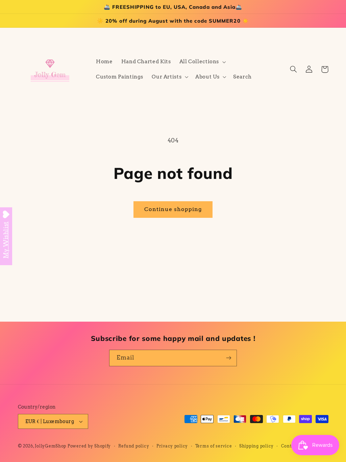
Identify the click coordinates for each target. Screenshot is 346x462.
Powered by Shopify (89, 446)
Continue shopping (173, 209)
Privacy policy (172, 446)
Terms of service (213, 446)
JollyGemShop (50, 446)
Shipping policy (256, 446)
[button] (201, 61)
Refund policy (133, 446)
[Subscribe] (229, 358)
